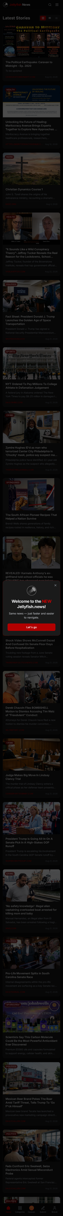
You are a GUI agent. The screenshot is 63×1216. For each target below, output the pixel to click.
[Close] (55, 585)
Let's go (31, 627)
